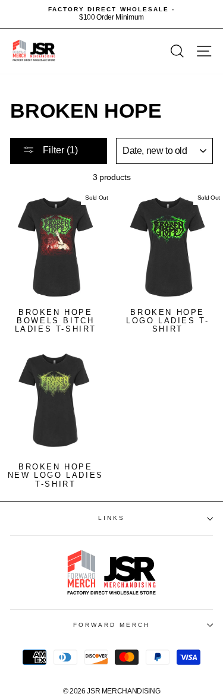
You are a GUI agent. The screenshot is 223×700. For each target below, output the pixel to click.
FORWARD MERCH (111, 625)
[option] (111, 14)
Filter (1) (59, 150)
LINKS (111, 518)
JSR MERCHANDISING (123, 691)
